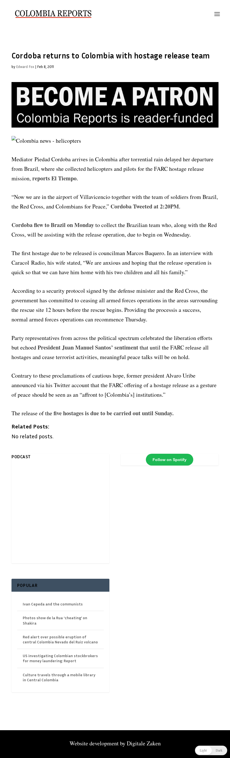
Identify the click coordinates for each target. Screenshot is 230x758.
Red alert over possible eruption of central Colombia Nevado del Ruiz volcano (60, 639)
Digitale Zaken (144, 743)
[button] (211, 750)
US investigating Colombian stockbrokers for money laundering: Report (60, 658)
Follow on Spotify (170, 459)
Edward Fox (25, 66)
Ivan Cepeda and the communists (53, 604)
